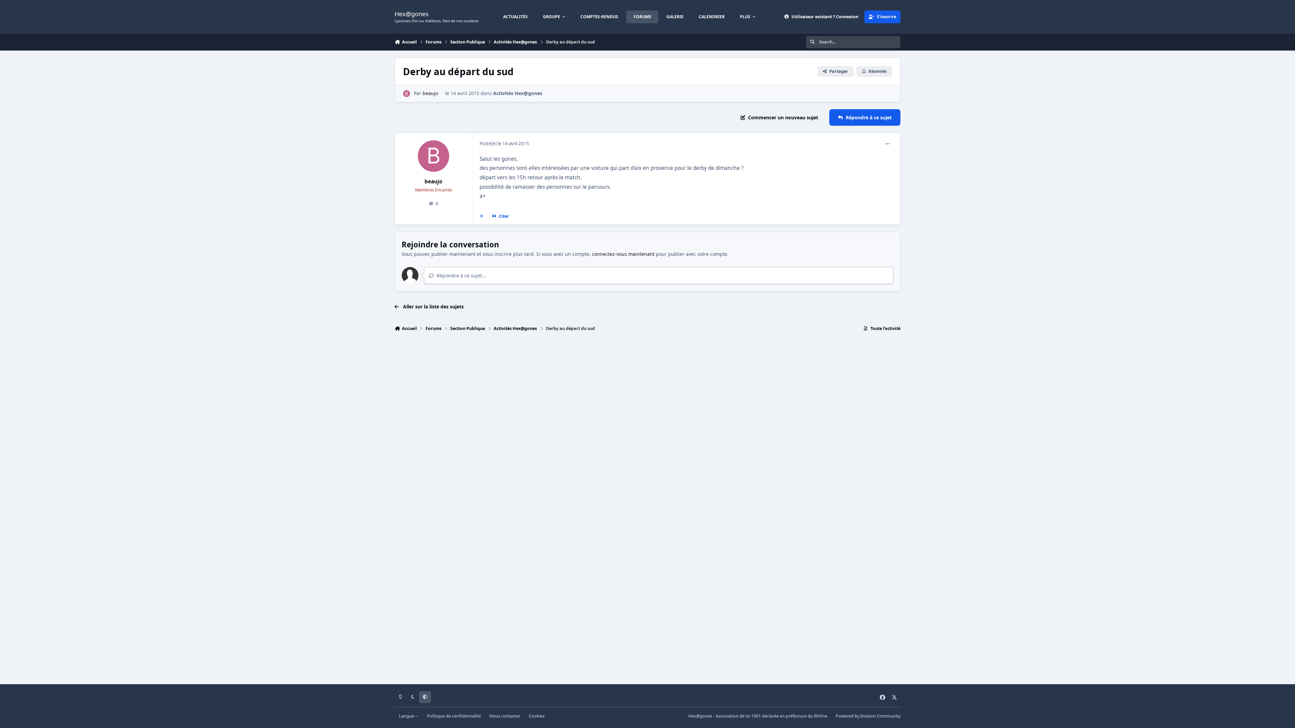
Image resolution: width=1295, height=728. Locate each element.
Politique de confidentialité (454, 716)
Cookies (537, 716)
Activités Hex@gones (517, 93)
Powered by (868, 716)
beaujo (430, 93)
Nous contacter (504, 716)
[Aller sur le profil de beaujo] (406, 93)
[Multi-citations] (481, 216)
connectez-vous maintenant (623, 254)
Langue (407, 716)
